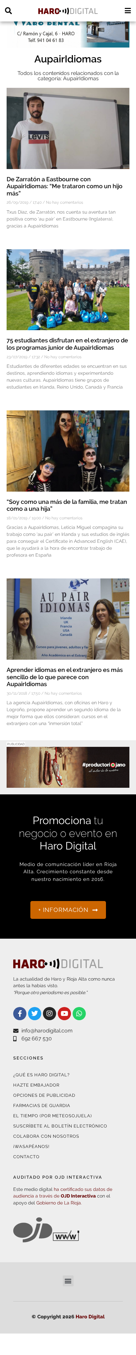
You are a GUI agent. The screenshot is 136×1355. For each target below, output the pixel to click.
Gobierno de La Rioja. (59, 1202)
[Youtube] (64, 1013)
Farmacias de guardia (41, 1105)
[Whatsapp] (79, 1013)
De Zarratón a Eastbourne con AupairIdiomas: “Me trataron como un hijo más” (64, 186)
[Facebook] (19, 1013)
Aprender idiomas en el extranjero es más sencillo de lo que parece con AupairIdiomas (65, 676)
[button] (68, 1280)
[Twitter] (34, 1013)
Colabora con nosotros (46, 1136)
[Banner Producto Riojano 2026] (68, 784)
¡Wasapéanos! (31, 1146)
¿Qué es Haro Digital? (41, 1074)
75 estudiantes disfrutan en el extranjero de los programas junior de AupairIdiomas (67, 344)
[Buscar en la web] (8, 10)
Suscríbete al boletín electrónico (60, 1126)
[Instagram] (49, 1013)
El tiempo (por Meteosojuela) (52, 1115)
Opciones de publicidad (44, 1095)
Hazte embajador (36, 1085)
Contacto (26, 1156)
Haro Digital (90, 1317)
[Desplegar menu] (127, 10)
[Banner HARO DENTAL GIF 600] (68, 43)
